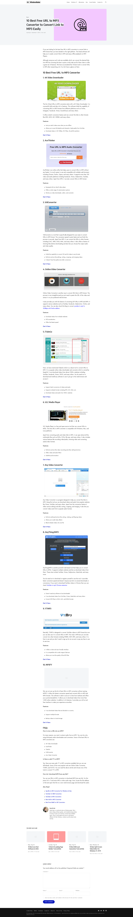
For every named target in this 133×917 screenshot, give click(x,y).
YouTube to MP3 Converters (53, 797)
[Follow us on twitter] (101, 910)
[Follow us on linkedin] (104, 910)
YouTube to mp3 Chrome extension (57, 585)
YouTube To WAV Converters (54, 794)
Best (27, 17)
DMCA (35, 911)
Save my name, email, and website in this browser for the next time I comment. (63, 898)
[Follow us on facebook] (99, 910)
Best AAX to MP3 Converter (53, 799)
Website (77, 890)
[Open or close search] (106, 2)
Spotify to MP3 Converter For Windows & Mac (59, 791)
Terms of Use (59, 911)
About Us (53, 911)
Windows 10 (96, 845)
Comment (45, 871)
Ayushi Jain (28, 32)
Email (61, 890)
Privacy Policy (67, 911)
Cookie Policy (29, 911)
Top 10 (32, 845)
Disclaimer (40, 911)
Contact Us (46, 911)
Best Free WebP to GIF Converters (55, 802)
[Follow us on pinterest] (106, 910)
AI (49, 845)
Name (45, 890)
